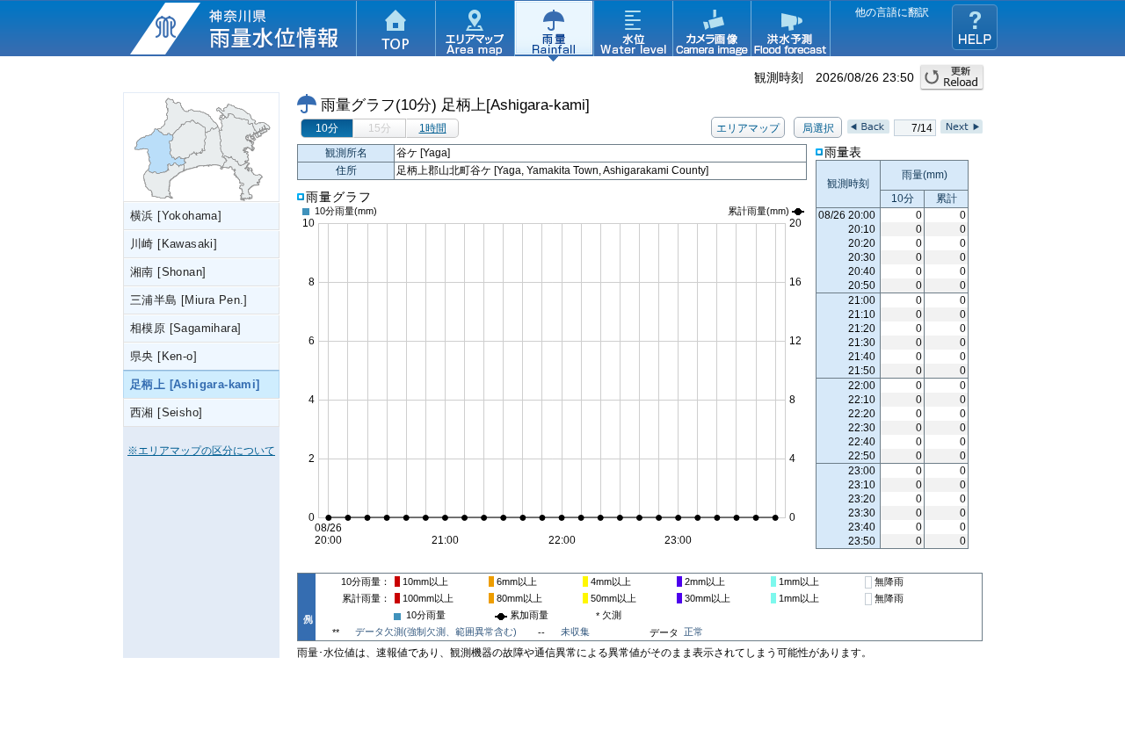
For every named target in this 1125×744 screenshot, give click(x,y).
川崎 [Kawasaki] (173, 243)
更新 (951, 77)
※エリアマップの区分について (201, 450)
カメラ (711, 30)
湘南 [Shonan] (168, 271)
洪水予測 (791, 30)
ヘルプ (975, 27)
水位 (632, 30)
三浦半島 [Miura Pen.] (189, 300)
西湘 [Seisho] (166, 412)
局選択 (818, 128)
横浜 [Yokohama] (175, 215)
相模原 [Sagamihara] (185, 328)
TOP (395, 30)
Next (961, 126)
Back (868, 126)
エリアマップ (474, 30)
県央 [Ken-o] (163, 356)
